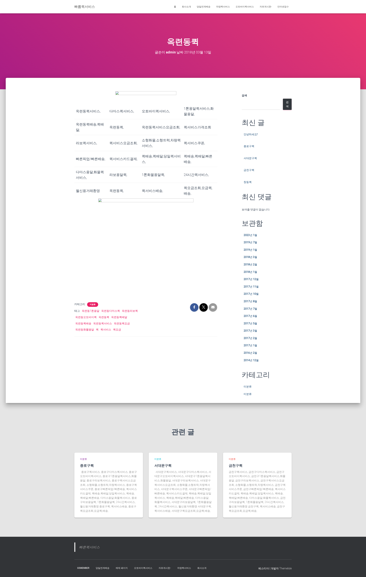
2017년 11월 (251, 286)
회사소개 (186, 6)
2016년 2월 (250, 352)
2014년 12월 (251, 360)
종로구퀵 (249, 146)
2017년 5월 (250, 323)
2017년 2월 (250, 338)
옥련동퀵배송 (83, 323)
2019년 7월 (250, 242)
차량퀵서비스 (223, 6)
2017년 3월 (250, 330)
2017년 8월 (250, 301)
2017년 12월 (251, 279)
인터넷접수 (283, 6)
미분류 (93, 304)
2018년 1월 (250, 271)
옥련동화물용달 (84, 329)
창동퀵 (248, 182)
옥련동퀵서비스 (102, 323)
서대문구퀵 (250, 158)
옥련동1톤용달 (90, 310)
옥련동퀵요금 (122, 323)
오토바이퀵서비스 (245, 6)
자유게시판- (266, 6)
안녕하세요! (251, 134)
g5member (83, 568)
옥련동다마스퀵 (110, 310)
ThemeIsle (285, 568)
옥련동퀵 (104, 317)
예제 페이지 (122, 568)
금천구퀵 (249, 170)
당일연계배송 (203, 6)
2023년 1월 (250, 235)
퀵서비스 (105, 329)
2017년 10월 (251, 293)
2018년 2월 (250, 264)
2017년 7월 (250, 308)
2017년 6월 (250, 316)
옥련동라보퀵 (130, 310)
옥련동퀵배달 (119, 317)
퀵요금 (117, 329)
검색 (244, 95)
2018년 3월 (250, 257)
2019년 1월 (250, 249)
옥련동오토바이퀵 (86, 317)
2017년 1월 (250, 345)
